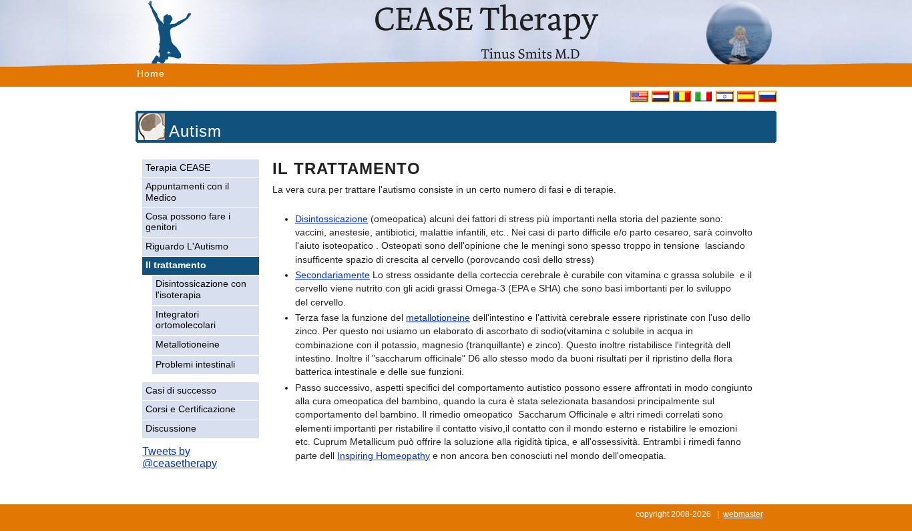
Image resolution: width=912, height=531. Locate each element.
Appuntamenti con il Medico (187, 191)
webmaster (743, 514)
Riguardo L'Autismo (187, 246)
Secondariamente (332, 275)
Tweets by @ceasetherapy (179, 457)
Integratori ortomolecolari (186, 320)
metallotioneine (438, 318)
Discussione (171, 429)
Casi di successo (181, 391)
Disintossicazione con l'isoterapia (201, 289)
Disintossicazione (331, 219)
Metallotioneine (188, 345)
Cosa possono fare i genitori (188, 221)
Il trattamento (176, 265)
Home (151, 73)
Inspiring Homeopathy (383, 456)
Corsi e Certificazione (191, 409)
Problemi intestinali (195, 365)
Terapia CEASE (178, 168)
